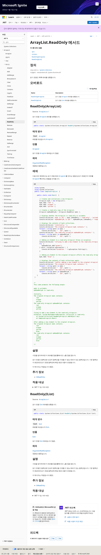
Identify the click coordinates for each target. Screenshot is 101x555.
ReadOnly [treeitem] (10, 122)
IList (63, 100)
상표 (73, 554)
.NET (38, 36)
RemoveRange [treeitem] (12, 132)
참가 (29, 554)
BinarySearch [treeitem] (11, 79)
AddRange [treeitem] (10, 75)
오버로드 (34, 54)
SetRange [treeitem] (10, 143)
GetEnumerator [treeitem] (12, 100)
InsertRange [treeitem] (11, 115)
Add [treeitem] (8, 71)
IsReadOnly (40, 377)
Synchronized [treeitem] (11, 150)
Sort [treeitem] (8, 147)
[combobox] (13, 38)
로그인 (96, 17)
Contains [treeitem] (10, 89)
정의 (33, 52)
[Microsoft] (3, 17)
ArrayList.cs (43, 112)
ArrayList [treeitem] (8, 54)
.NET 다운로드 (93, 22)
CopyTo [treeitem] (9, 93)
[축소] (24, 34)
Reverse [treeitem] (9, 140)
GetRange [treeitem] (10, 104)
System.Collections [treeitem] (10, 46)
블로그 (22, 554)
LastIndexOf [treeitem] (11, 118)
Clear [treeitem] (9, 82)
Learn (32, 36)
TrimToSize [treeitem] (10, 158)
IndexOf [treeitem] (9, 107)
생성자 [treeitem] (8, 57)
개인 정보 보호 (37, 554)
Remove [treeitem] (9, 125)
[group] (65, 126)
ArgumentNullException (41, 163)
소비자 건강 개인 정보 (52, 554)
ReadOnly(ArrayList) (38, 57)
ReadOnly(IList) (37, 59)
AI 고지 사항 (5, 554)
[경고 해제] (97, 4)
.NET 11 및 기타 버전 (41, 387)
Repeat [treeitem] (9, 136)
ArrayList (65, 97)
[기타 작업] (96, 36)
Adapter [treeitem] (9, 68)
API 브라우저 (46, 36)
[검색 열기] (92, 17)
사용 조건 (66, 554)
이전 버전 (15, 554)
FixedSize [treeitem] (10, 97)
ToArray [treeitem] (9, 154)
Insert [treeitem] (9, 111)
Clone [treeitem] (9, 86)
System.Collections (46, 70)
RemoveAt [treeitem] (10, 129)
